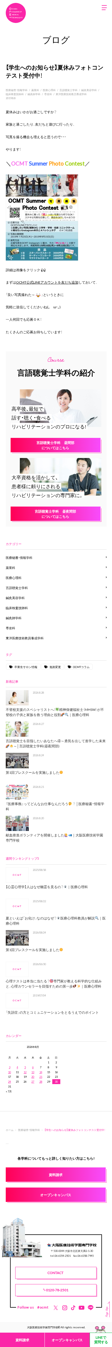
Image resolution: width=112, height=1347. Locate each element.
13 (32, 1072)
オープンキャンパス (67, 1339)
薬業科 (35, 90)
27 (32, 1081)
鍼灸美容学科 (89, 90)
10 (9, 1072)
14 (40, 1072)
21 (40, 1077)
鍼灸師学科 (34, 94)
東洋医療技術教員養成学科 (71, 94)
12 (25, 1072)
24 (9, 1081)
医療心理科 (49, 90)
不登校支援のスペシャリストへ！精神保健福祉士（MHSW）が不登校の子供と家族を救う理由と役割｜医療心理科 (55, 712)
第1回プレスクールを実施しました (32, 772)
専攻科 (48, 94)
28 (40, 1081)
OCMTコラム (81, 667)
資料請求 (22, 1339)
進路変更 (55, 667)
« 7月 (9, 1091)
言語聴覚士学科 (68, 90)
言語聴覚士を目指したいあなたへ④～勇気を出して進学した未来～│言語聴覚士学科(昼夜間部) (56, 743)
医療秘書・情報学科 (17, 90)
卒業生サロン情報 (25, 667)
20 (32, 1077)
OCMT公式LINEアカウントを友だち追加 (47, 282)
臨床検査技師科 (15, 94)
